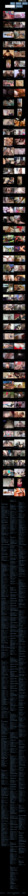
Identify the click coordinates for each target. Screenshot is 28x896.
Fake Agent (4, 791)
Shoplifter (21, 630)
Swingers (21, 734)
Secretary (21, 618)
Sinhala (20, 635)
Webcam (21, 835)
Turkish (20, 795)
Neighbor (12, 849)
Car (2, 664)
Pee (20, 523)
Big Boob (3, 601)
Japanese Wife (13, 695)
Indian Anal (12, 594)
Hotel (11, 576)
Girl (11, 518)
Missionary (12, 802)
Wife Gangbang (22, 841)
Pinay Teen (21, 529)
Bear (2, 583)
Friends (3, 840)
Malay (11, 764)
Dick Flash (3, 752)
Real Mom (21, 583)
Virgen (20, 825)
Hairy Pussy (12, 537)
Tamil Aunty (21, 747)
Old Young (12, 873)
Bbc (2, 577)
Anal (2, 521)
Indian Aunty (13, 596)
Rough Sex (21, 601)
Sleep (20, 659)
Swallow (21, 731)
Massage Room (13, 775)
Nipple (11, 855)
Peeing (20, 522)
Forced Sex (3, 833)
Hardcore (12, 547)
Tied (20, 774)
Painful (20, 504)
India (11, 641)
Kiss (11, 724)
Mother (12, 833)
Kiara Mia (12, 719)
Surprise (21, 730)
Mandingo (12, 769)
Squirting (21, 681)
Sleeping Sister (22, 656)
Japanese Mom (13, 681)
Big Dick (3, 607)
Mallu (11, 767)
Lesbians (12, 742)
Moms (11, 820)
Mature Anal (13, 789)
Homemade (12, 562)
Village (20, 822)
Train (20, 785)
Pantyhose (21, 511)
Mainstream (13, 758)
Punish (20, 567)
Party (20, 516)
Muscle (11, 836)
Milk (11, 801)
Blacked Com (4, 617)
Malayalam (12, 759)
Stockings (21, 714)
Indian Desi (12, 608)
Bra (2, 641)
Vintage (20, 824)
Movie (11, 835)
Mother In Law (13, 829)
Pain (20, 505)
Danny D (3, 731)
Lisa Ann (12, 749)
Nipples (12, 853)
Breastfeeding (4, 642)
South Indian (22, 675)
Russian (20, 607)
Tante (20, 752)
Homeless (12, 561)
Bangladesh (4, 570)
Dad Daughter (4, 721)
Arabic (2, 531)
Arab (2, 532)
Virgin (20, 826)
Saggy (20, 610)
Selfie (20, 619)
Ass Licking (3, 550)
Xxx (19, 857)
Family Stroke (4, 797)
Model (11, 808)
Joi (10, 706)
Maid (11, 757)
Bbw (2, 580)
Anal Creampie (4, 517)
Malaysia (12, 763)
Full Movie (3, 845)
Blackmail (3, 620)
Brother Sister (4, 650)
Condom (3, 690)
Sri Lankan (21, 684)
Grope (11, 527)
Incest (11, 588)
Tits (19, 782)
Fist (2, 827)
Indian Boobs (13, 603)
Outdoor (12, 888)
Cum (2, 714)
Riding (20, 591)
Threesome (21, 769)
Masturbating (13, 784)
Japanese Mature (14, 676)
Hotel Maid (12, 575)
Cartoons (3, 662)
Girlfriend (12, 517)
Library (11, 745)
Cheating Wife (4, 674)
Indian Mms (12, 619)
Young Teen (21, 862)
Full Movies (4, 844)
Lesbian (12, 743)
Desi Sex (3, 748)
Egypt (2, 776)
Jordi (11, 707)
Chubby (3, 682)
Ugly (20, 805)
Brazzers (3, 640)
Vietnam (21, 821)
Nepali (11, 850)
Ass (2, 552)
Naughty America (14, 846)
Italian (11, 654)
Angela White (4, 522)
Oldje (11, 874)
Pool (20, 543)
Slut (20, 661)
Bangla (2, 571)
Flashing (3, 828)
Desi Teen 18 (4, 749)
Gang (11, 507)
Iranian (11, 650)
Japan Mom (12, 659)
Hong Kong (12, 567)
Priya (20, 555)
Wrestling (21, 851)
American (3, 515)
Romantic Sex (22, 597)
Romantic (21, 599)
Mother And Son (14, 824)
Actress (3, 506)
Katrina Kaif (13, 715)
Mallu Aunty (13, 766)
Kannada (12, 714)
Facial (2, 790)
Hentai (11, 550)
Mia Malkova (13, 797)
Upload (25, 3)
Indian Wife (13, 638)
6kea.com (2, 892)
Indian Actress (13, 592)
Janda (11, 658)
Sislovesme (21, 636)
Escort (2, 782)
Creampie (3, 703)
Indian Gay (12, 612)
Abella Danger (4, 504)
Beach (2, 582)
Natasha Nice (13, 844)
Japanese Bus (13, 660)
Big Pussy (3, 608)
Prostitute (21, 556)
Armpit (2, 537)
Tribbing (20, 791)
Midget (11, 798)
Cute (2, 716)
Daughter (3, 732)
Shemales (21, 625)
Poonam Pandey (22, 544)
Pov (19, 550)
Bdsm (2, 581)
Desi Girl (3, 743)
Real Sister (21, 585)
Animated (3, 527)
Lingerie (12, 748)
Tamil (20, 751)
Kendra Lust (13, 716)
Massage (12, 780)
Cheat (2, 678)
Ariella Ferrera (4, 534)
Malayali (12, 761)
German (12, 515)
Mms (11, 806)
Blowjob (3, 624)
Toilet (20, 783)
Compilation (4, 688)
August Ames (4, 556)
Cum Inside (4, 711)
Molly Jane (12, 809)
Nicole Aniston (13, 851)
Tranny (20, 787)
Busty (2, 656)
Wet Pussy (21, 837)
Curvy (2, 715)
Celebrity (3, 671)
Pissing (20, 534)
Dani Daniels (4, 728)
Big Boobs (3, 598)
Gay (11, 513)
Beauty (3, 586)
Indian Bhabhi (13, 598)
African (3, 507)
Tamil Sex (21, 750)
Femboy (3, 810)
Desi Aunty (3, 741)
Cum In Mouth (4, 709)
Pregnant (21, 551)
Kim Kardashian (13, 720)
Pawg (20, 521)
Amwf (2, 516)
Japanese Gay (13, 666)
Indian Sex (12, 626)
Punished (21, 564)
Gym (11, 533)
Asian (2, 548)
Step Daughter (22, 692)
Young (20, 864)
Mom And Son (13, 813)
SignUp (19, 3)
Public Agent (22, 558)
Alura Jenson (4, 512)
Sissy (20, 637)
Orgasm (12, 886)
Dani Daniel (4, 730)
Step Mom (21, 696)
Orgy (11, 887)
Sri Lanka (21, 685)
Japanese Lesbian (14, 669)
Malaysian (12, 762)
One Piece (12, 879)
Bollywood (3, 625)
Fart (2, 801)
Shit (20, 629)
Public (20, 561)
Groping (12, 528)
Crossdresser (4, 704)
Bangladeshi (4, 569)
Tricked (20, 793)
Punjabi (20, 569)
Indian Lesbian (13, 615)
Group (11, 532)
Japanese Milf (13, 678)
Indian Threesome (14, 631)
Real (20, 587)
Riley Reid (21, 592)
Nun (11, 861)
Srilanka (20, 686)
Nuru (11, 863)
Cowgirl (3, 696)
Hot (11, 577)
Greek (11, 524)
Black (2, 621)
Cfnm (2, 673)
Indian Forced (13, 609)
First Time (3, 823)
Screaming (21, 617)
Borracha (3, 632)
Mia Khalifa (12, 796)
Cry (2, 706)
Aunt (2, 559)
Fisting (2, 825)
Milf (11, 800)
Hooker (12, 569)
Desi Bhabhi (4, 742)
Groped (12, 526)
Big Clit (3, 604)
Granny (11, 523)
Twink (20, 800)
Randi (20, 580)
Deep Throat (4, 733)
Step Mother (22, 697)
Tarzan (20, 753)
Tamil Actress (22, 744)
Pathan (20, 519)
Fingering (3, 814)
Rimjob (20, 593)
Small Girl (21, 663)
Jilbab (11, 704)
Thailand (21, 767)
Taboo (20, 740)
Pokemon (21, 540)
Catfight (3, 667)
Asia (2, 549)
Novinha (12, 856)
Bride (2, 645)
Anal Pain (3, 520)
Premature (21, 553)
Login (13, 3)
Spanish (20, 678)
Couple (3, 694)
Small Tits (21, 664)
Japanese (12, 698)
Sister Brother (22, 641)
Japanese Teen (13, 690)
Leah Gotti (12, 736)
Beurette (3, 591)
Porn (20, 549)
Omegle (12, 878)
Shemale (21, 628)
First (2, 824)
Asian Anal (3, 540)
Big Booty (3, 602)
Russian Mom (22, 604)
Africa (2, 508)
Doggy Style (4, 758)
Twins (20, 801)
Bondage (3, 626)
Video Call (21, 819)
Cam (2, 661)
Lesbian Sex (13, 740)
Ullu (20, 806)
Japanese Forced (14, 664)
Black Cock (4, 614)
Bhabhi (3, 592)
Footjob (3, 829)
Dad (2, 725)
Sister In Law (22, 644)
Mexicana (12, 793)
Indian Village (13, 633)
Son (19, 670)
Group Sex (12, 529)
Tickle (20, 772)
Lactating (12, 732)
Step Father (21, 695)
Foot (2, 830)
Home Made (13, 559)
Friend (2, 841)
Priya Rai (21, 554)
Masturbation (13, 786)
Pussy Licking (22, 573)
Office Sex (12, 867)
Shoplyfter (21, 631)
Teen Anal (21, 760)
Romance (21, 596)
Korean (11, 727)
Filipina (3, 812)
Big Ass (3, 594)
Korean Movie (13, 726)
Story (20, 717)
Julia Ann (12, 709)
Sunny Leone (22, 726)
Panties (20, 510)
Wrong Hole (21, 852)
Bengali (3, 590)
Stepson (20, 712)
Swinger (20, 735)
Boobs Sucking (4, 628)
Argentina (3, 533)
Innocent (12, 646)
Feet (2, 808)
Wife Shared (22, 843)
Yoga (20, 861)
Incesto (12, 587)
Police (20, 542)
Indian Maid (13, 617)
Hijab (11, 551)
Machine (12, 756)
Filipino (3, 813)
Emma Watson (4, 778)
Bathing (3, 574)
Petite (20, 526)
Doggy (2, 760)
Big (2, 610)
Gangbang (12, 506)
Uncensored (21, 808)
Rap (19, 581)
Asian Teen (3, 546)
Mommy (12, 817)
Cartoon (3, 663)
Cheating (3, 677)
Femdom (3, 811)
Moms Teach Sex (14, 818)
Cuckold (3, 707)
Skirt (20, 648)
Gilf (11, 516)
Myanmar (12, 839)
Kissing (11, 722)
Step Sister (21, 700)
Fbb (2, 807)
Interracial (12, 648)
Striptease (21, 720)
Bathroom (3, 575)
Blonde (3, 623)
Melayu (12, 792)
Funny (11, 500)
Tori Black (21, 784)
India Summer (13, 589)
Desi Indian (4, 744)
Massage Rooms (13, 773)
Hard (11, 549)
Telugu (20, 763)
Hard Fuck (12, 545)
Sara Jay (20, 612)
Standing (21, 689)
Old (11, 877)
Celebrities (3, 669)
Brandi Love (4, 636)
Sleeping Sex (22, 653)
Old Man (12, 872)
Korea (11, 728)
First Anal (3, 817)
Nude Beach (13, 858)
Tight (20, 778)
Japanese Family (14, 661)
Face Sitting (4, 787)
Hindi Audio (12, 553)
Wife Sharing (22, 846)
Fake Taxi (3, 792)
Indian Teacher (13, 627)
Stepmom (21, 705)
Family (2, 800)
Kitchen (12, 725)
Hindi (11, 554)
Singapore (21, 634)
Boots (2, 631)
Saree (20, 613)
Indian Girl (12, 614)
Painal (20, 502)
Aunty (2, 557)
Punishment (21, 565)
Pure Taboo (21, 570)
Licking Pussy (13, 746)
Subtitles (21, 725)
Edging (2, 774)
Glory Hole (12, 520)
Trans (20, 790)
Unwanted (21, 810)
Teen (20, 762)
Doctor (3, 755)
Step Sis (20, 702)
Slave (20, 650)
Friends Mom (4, 839)
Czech (2, 717)
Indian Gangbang (14, 610)
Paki (20, 508)
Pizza (20, 537)
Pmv (20, 539)
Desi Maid (3, 746)
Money (11, 823)
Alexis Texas (4, 511)
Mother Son (13, 831)
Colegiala (3, 687)
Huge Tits (12, 583)
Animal (2, 526)
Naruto (11, 843)
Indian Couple (13, 605)
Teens (20, 761)
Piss (20, 535)
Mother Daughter (14, 827)
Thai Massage (22, 765)
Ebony (2, 773)
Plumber (21, 538)
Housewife (12, 578)
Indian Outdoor (13, 622)
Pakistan (21, 507)
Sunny (20, 729)
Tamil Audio (21, 746)
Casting (3, 666)
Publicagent (21, 560)
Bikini (2, 612)
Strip (20, 723)
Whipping (21, 840)
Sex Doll (21, 621)
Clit (2, 684)
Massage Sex (13, 778)
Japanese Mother (14, 683)
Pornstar (21, 547)
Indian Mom (13, 620)
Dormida (3, 763)
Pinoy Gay (21, 532)
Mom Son (12, 816)
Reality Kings (22, 586)
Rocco (20, 594)
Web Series (21, 832)
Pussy (20, 576)
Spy (19, 680)
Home (11, 565)
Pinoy (20, 533)
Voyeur (20, 829)
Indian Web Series (14, 635)
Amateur (3, 513)
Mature (12, 791)
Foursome (3, 837)
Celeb (2, 672)
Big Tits (3, 609)
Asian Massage (4, 542)
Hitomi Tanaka (13, 555)
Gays (11, 512)
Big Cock (3, 605)
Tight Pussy (21, 776)
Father (2, 805)
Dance (2, 726)
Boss (2, 634)
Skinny (20, 647)
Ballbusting (3, 566)
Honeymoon (13, 566)
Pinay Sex (21, 528)
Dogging (3, 757)
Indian (11, 640)
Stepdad (21, 703)
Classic (2, 683)
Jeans (11, 703)
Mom (11, 822)
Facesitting (3, 789)
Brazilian (3, 637)
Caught (3, 668)
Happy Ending (13, 543)
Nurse (11, 862)
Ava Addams (4, 560)
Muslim (11, 837)
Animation (3, 528)
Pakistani (21, 506)
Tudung (20, 794)
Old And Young (13, 870)
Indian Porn (12, 625)
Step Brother (22, 690)
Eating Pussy (4, 770)
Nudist (11, 860)
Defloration (4, 738)
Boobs (2, 630)
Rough (20, 603)
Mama (11, 768)
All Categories (14, 8)
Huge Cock (12, 581)
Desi (2, 750)
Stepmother (21, 707)
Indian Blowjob (13, 600)
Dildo (2, 753)
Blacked (3, 618)
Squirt (20, 683)
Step (20, 713)
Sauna (20, 615)
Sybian (20, 736)
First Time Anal (4, 818)
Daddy (2, 723)
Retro (20, 589)
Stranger (21, 718)
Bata (2, 572)
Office (11, 868)
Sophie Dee (21, 674)
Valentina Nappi (22, 815)
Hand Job (12, 540)
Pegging (20, 524)
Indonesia (12, 644)
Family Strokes (4, 795)
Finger (2, 816)
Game (11, 505)
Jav (11, 701)
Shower (20, 633)
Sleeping (21, 658)
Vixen (20, 827)
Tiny (20, 780)
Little (11, 751)
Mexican (12, 795)
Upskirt (20, 811)
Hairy (11, 539)
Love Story (12, 752)
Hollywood (12, 558)
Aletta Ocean (4, 510)
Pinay (20, 531)
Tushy (20, 798)
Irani (11, 651)
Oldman (12, 876)
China (2, 679)
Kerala (11, 717)
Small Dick (21, 662)
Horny (11, 570)
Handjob (12, 542)
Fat (2, 806)
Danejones (3, 727)
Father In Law (4, 802)
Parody (20, 515)
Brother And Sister (5, 647)
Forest (2, 835)
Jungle (11, 710)
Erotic (2, 781)
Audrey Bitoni (4, 554)
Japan (11, 700)
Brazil (2, 639)
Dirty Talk (3, 754)
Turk (20, 796)
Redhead (21, 588)
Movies (11, 834)
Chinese (3, 680)
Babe (2, 564)
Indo (11, 645)
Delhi (2, 739)
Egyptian (3, 775)
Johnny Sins (13, 705)
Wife (20, 849)
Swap (20, 733)
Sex (19, 624)
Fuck (2, 843)
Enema (2, 780)
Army (2, 538)
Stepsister (21, 709)
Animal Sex (3, 524)
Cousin (2, 695)
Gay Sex (12, 511)
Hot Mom (12, 573)
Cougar (3, 693)
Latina (11, 735)
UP (14, 894)
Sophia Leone (22, 672)
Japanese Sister (13, 688)
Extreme (3, 784)
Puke (20, 562)
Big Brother (4, 603)
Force (2, 834)
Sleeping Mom (22, 651)
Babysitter (3, 565)
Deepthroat (4, 736)
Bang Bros (3, 567)
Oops (11, 881)
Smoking (21, 668)
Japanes (12, 699)
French (2, 838)
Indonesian (12, 643)
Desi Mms (3, 747)
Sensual (20, 620)
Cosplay (3, 691)
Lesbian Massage (14, 737)
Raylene (20, 582)
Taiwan (20, 741)
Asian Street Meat (5, 544)
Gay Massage (13, 508)
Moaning (12, 807)
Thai (20, 768)
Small (20, 667)
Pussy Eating (21, 571)
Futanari (12, 501)
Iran (11, 653)
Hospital (12, 572)
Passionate (21, 517)
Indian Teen (12, 629)
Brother (3, 652)
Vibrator (21, 817)
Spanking (21, 679)
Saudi (20, 614)
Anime (2, 529)
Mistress (12, 805)
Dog (2, 762)
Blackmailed (4, 619)
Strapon (20, 719)
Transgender (21, 788)
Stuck (20, 724)
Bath (2, 576)
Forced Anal (4, 832)
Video (20, 820)
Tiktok (20, 779)
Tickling (20, 773)
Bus (2, 657)
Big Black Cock (4, 596)
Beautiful (3, 585)
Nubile (11, 857)
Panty (20, 513)
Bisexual (3, 613)
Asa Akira (3, 539)
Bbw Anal (3, 578)
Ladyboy (12, 734)
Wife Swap (21, 848)
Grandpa (12, 522)
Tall (19, 743)
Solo (20, 669)
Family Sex (3, 794)
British (2, 646)
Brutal (2, 653)
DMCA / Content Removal (13, 892)
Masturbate (12, 781)
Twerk (20, 799)
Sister (20, 646)
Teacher (20, 758)
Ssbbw (20, 688)
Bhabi (2, 593)
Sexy (20, 623)
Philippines (21, 527)
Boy (2, 635)
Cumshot (3, 712)
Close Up (3, 685)
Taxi (20, 755)
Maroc (11, 772)
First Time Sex (4, 821)
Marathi (12, 770)
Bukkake (3, 654)
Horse (11, 571)
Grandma (12, 521)
